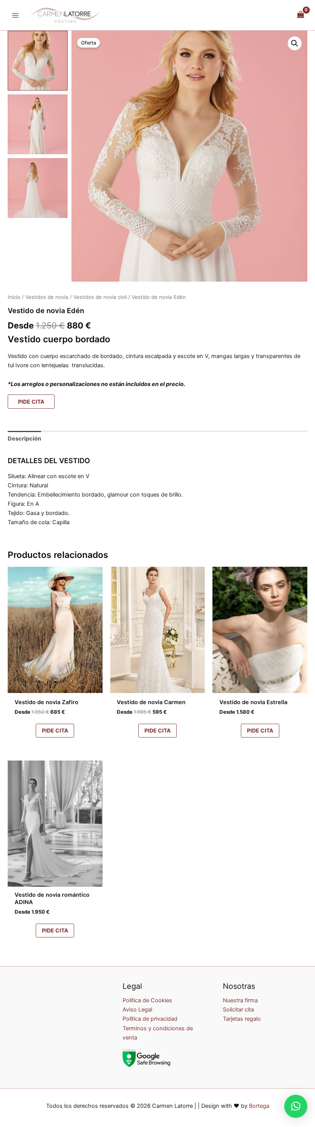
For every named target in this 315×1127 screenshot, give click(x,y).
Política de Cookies (147, 1000)
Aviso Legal (137, 1009)
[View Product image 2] (38, 124)
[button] (295, 43)
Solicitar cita (238, 1009)
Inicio (14, 297)
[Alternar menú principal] (15, 15)
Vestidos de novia (46, 297)
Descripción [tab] (24, 438)
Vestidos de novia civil (100, 297)
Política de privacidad (150, 1018)
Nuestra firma (240, 1000)
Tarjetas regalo (242, 1018)
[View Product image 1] (38, 60)
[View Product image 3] (38, 188)
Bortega (259, 1105)
